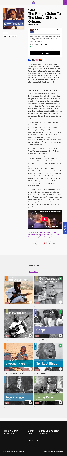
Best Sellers (47, 232)
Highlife (11, 306)
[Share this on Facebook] (40, 243)
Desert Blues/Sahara (19, 306)
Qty (31, 50)
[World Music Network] (33, 2)
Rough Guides (44, 237)
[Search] (62, 2)
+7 (43, 59)
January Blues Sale (42, 234)
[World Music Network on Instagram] (33, 440)
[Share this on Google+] (49, 243)
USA (5, 36)
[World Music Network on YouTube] (30, 440)
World (52, 237)
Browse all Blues (33, 272)
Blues (5, 33)
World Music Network (18, 451)
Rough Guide (33, 25)
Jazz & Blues (54, 234)
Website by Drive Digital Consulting (53, 451)
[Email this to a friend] (54, 243)
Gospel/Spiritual (43, 339)
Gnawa (21, 373)
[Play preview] (60, 278)
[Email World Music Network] (36, 440)
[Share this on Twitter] (35, 243)
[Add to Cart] (30, 302)
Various (31, 9)
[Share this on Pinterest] (45, 243)
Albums (39, 232)
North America (12, 36)
